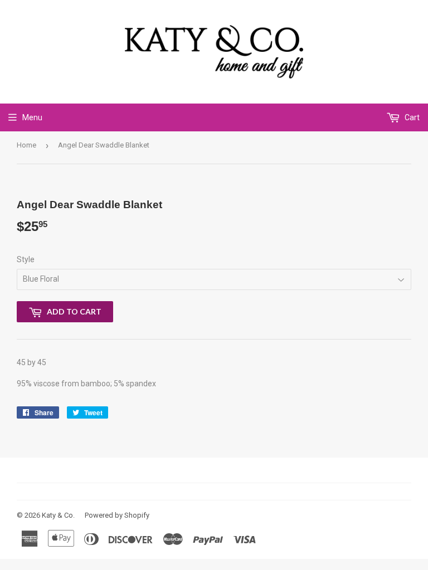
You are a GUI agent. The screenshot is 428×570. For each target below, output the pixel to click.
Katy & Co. (58, 515)
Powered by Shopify (117, 515)
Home (26, 145)
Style (26, 259)
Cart (411, 117)
